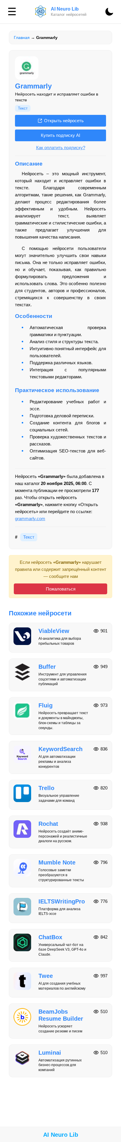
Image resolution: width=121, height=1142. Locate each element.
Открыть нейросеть (64, 120)
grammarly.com (30, 518)
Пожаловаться (60, 588)
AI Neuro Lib (60, 1134)
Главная (22, 37)
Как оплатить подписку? (60, 147)
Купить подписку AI (60, 135)
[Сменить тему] (109, 12)
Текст (23, 108)
